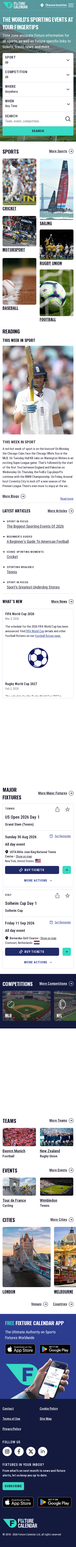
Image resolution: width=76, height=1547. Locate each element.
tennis (12, 572)
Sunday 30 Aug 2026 (21, 837)
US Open (12, 817)
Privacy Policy (12, 1429)
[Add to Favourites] (67, 809)
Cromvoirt (11, 943)
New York (10, 861)
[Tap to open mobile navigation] (70, 5)
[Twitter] (30, 1451)
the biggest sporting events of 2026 (35, 526)
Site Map (46, 1419)
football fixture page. (48, 636)
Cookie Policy (49, 1408)
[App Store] (20, 1349)
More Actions (35, 880)
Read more (66, 499)
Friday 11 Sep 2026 (19, 923)
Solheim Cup (15, 903)
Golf (8, 894)
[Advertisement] (38, 741)
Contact (8, 1408)
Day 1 (34, 817)
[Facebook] (19, 1451)
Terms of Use (11, 1419)
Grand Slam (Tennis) (19, 824)
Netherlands (25, 943)
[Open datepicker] (68, 104)
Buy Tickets (34, 870)
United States (25, 861)
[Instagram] (7, 1451)
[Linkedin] (42, 1451)
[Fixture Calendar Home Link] (15, 5)
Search (38, 131)
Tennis (10, 808)
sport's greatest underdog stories (33, 587)
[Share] (57, 809)
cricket (12, 556)
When (9, 101)
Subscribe (13, 1486)
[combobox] (38, 60)
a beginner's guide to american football (38, 541)
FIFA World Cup (35, 631)
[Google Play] (55, 1349)
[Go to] (66, 870)
